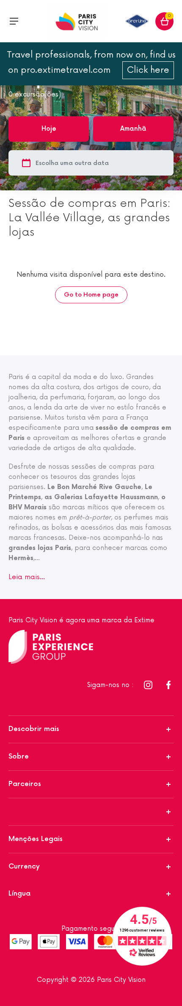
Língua (19, 894)
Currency (24, 867)
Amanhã (133, 129)
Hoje (48, 129)
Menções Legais (35, 839)
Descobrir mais (33, 729)
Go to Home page (91, 294)
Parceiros (24, 784)
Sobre (18, 757)
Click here (148, 70)
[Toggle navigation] (13, 21)
